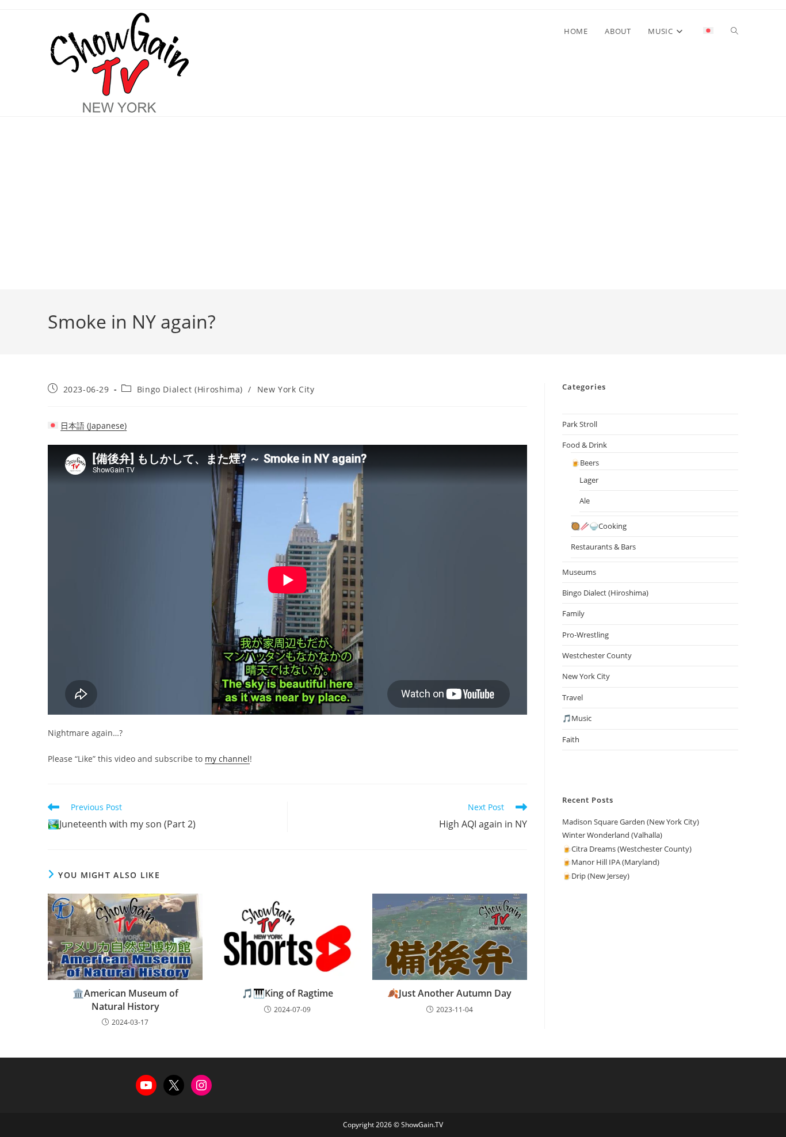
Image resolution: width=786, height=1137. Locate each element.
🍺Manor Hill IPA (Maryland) (610, 862)
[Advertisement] (393, 203)
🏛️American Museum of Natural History (125, 999)
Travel (572, 697)
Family (573, 613)
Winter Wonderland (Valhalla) (612, 835)
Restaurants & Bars (603, 546)
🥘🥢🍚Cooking (599, 526)
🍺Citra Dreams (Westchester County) (627, 849)
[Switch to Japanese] (708, 31)
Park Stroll (579, 424)
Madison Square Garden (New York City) (630, 821)
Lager (588, 480)
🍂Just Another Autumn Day (449, 993)
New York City (286, 389)
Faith (570, 739)
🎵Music (577, 718)
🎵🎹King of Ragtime (287, 993)
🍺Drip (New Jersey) (595, 876)
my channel (227, 758)
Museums (579, 572)
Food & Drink (584, 445)
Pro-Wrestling (585, 634)
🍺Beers (585, 462)
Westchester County (597, 655)
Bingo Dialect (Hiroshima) (190, 389)
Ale (584, 500)
